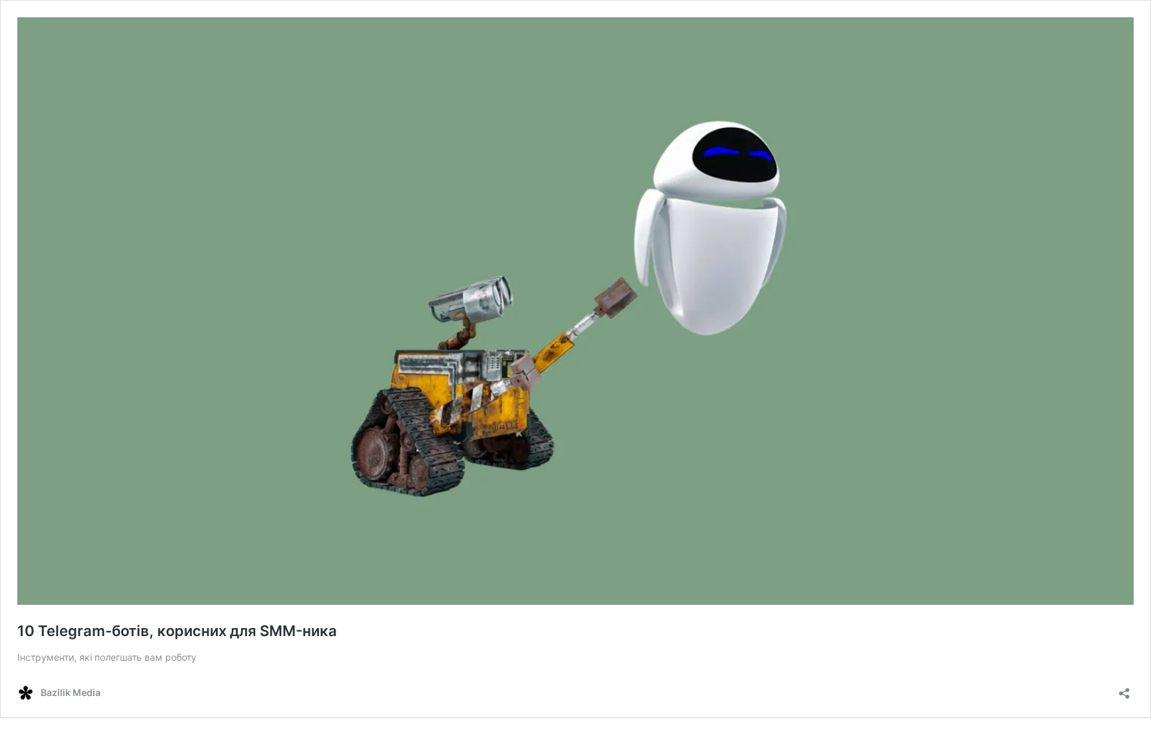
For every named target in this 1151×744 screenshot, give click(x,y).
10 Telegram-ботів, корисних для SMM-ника (177, 630)
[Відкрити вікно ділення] (1124, 689)
